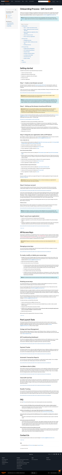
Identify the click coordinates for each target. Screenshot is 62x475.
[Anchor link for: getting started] (34, 68)
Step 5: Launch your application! (29, 36)
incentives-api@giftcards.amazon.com (49, 14)
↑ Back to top (22, 315)
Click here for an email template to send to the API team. (29, 119)
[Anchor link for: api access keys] (34, 232)
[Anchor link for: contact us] (30, 435)
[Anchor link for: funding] (36, 185)
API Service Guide (32, 445)
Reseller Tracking (27, 58)
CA (22, 92)
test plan (37, 148)
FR (25, 92)
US (20, 92)
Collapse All (7, 13)
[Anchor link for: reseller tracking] (31, 389)
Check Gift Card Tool (27, 56)
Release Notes (9, 26)
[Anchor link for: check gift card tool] (32, 377)
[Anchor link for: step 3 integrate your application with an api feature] (52, 134)
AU (38, 92)
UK (31, 92)
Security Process (40, 445)
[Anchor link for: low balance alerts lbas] (36, 366)
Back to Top (31, 454)
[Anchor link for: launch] (36, 319)
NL (44, 92)
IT (40, 111)
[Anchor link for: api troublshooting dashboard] (39, 337)
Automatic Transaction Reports (29, 53)
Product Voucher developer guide (35, 143)
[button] (15, 10)
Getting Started (9, 15)
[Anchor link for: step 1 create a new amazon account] (43, 83)
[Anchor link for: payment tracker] (31, 347)
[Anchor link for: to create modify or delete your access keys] (47, 255)
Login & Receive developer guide (43, 166)
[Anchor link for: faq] (24, 399)
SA (39, 92)
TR (35, 92)
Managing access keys (27, 40)
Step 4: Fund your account (28, 34)
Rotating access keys (27, 44)
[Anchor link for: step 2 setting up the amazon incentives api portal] (52, 106)
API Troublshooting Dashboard (29, 50)
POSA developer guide (42, 152)
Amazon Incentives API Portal (40, 85)
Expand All (10, 13)
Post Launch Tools (25, 46)
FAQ (22, 60)
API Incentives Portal (10, 22)
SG (42, 92)
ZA (50, 92)
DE (29, 92)
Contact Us (23, 18)
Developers (9, 16)
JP (36, 92)
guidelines (39, 179)
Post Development (9, 17)
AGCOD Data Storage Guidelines (48, 411)
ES (28, 92)
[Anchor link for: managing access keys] (34, 246)
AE (53, 111)
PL (45, 92)
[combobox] (10, 10)
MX (23, 92)
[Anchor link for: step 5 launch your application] (40, 216)
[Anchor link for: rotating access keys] (33, 281)
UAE (33, 92)
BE (49, 92)
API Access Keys (24, 38)
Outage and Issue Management (29, 48)
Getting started (24, 25)
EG (47, 92)
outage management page (26, 333)
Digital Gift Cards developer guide (44, 142)
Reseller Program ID (24, 177)
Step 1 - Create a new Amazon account (30, 27)
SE (41, 92)
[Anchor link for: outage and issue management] (39, 329)
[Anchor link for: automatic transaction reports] (39, 357)
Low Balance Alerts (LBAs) (28, 55)
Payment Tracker (27, 51)
